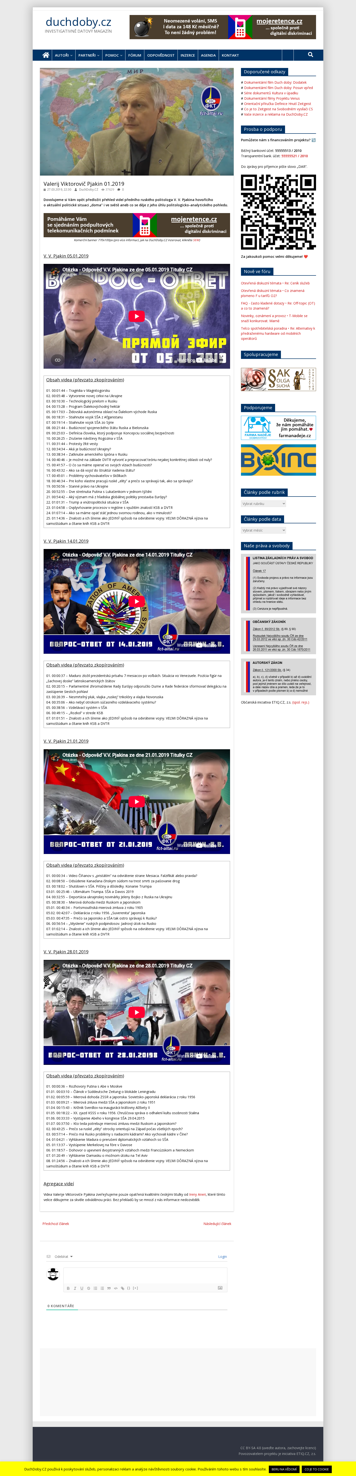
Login (222, 1256)
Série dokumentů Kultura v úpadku (271, 93)
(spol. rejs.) (300, 702)
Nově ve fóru (257, 271)
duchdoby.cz (78, 21)
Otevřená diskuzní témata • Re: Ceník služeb (275, 283)
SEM (196, 240)
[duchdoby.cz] (46, 55)
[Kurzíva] (75, 1288)
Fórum (134, 55)
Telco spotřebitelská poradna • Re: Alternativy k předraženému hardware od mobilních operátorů (278, 333)
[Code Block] (115, 1288)
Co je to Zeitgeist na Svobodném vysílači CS (278, 109)
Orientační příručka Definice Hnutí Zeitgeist (277, 103)
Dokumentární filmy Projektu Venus (272, 98)
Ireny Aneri (197, 1194)
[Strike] (88, 1288)
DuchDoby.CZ (89, 189)
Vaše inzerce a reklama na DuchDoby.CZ (276, 114)
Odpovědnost (161, 55)
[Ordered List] (95, 1288)
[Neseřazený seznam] (102, 1288)
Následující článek (217, 1223)
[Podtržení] (81, 1288)
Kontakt (230, 55)
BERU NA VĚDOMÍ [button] (284, 1469)
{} (129, 1288)
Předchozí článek (55, 1223)
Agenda (208, 55)
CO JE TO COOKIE (317, 1469)
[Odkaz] (122, 1288)
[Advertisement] (178, 1382)
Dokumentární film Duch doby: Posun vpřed (278, 87)
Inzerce (188, 55)
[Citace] (109, 1288)
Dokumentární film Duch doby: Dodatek (275, 82)
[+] (135, 1288)
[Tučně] (68, 1288)
